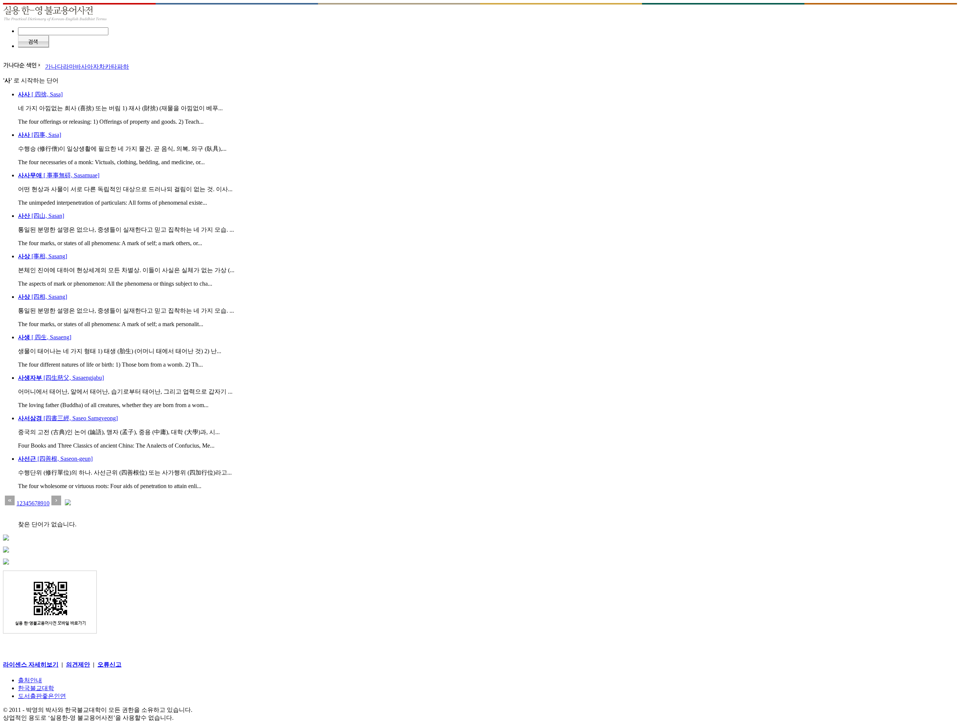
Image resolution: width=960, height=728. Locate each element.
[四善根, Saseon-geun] (55, 458)
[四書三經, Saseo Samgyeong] (68, 418)
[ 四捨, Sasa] (40, 94)
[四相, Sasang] (42, 297)
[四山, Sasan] (41, 216)
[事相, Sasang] (42, 256)
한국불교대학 (36, 688)
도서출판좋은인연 (42, 696)
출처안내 (30, 680)
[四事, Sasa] (39, 135)
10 (47, 503)
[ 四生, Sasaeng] (44, 337)
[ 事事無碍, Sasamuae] (58, 175)
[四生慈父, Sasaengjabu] (61, 377)
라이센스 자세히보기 (30, 664)
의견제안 (78, 664)
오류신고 (110, 664)
